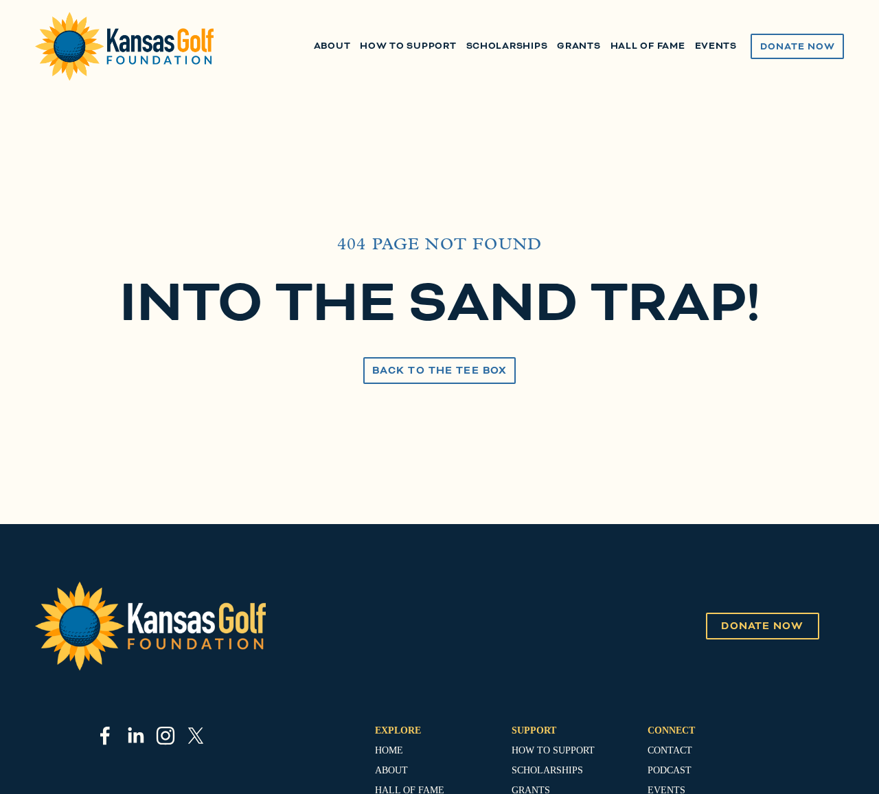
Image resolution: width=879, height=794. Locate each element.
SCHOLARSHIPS (547, 770)
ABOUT (391, 770)
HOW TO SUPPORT (553, 750)
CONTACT (670, 750)
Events (716, 46)
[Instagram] (165, 735)
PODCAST (670, 770)
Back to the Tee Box (439, 370)
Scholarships (507, 46)
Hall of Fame (647, 46)
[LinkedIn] (135, 735)
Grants (578, 46)
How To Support (408, 46)
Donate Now (797, 46)
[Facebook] (105, 735)
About (332, 46)
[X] (195, 735)
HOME (389, 750)
